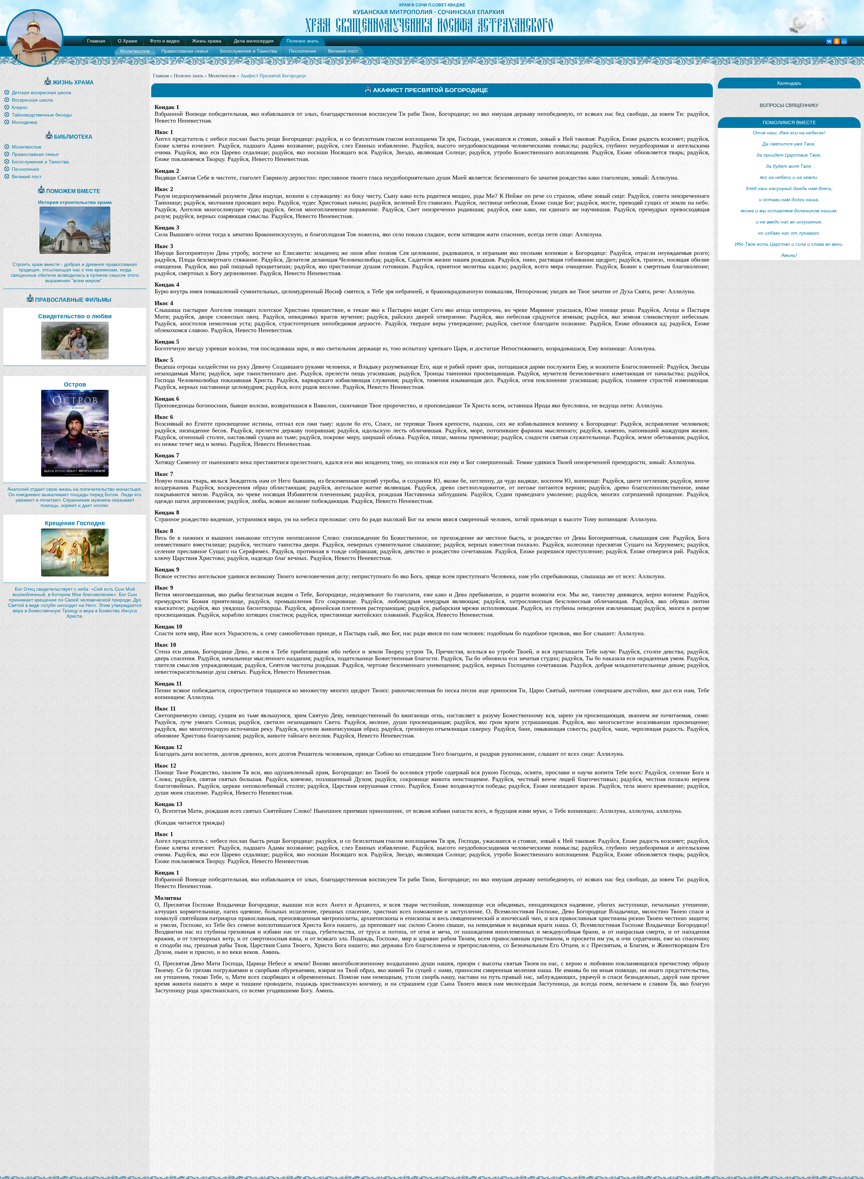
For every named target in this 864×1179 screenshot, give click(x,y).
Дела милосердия (254, 41)
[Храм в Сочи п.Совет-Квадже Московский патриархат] (432, 34)
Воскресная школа (32, 100)
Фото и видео (165, 41)
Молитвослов (135, 51)
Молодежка (24, 122)
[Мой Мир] (844, 41)
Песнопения (302, 51)
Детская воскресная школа (41, 92)
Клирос (20, 107)
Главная (96, 41)
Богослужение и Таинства (248, 51)
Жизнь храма (206, 41)
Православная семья (184, 51)
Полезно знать (303, 41)
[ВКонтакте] (829, 41)
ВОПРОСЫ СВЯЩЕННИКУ (789, 105)
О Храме (127, 41)
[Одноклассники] (837, 41)
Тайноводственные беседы (42, 114)
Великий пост (343, 51)
